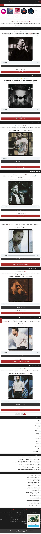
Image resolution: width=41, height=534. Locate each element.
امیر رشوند (38, 445)
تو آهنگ (8, 224)
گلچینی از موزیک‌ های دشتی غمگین (34, 497)
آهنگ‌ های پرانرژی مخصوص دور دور (34, 482)
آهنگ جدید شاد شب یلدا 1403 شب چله (33, 475)
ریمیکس (6, 1)
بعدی (16, 414)
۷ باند (39, 420)
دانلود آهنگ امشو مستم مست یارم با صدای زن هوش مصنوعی (30, 466)
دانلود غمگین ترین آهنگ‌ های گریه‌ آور (33, 485)
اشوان (38, 436)
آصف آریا (38, 427)
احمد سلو (38, 431)
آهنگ (27, 78)
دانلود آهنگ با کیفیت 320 (20, 66)
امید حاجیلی (38, 441)
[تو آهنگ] (37, 2)
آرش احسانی (38, 422)
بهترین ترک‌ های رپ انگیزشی (35, 493)
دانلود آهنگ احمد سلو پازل (34, 122)
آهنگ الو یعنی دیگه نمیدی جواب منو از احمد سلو (30, 220)
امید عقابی (38, 443)
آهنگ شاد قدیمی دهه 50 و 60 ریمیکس (33, 477)
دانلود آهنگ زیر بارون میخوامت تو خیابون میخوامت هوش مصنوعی (29, 464)
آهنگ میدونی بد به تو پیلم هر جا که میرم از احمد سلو (29, 317)
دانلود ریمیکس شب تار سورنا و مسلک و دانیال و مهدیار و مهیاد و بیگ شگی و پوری (21, 521)
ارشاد (39, 435)
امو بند (38, 440)
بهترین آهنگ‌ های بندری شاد (35, 498)
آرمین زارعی (38, 423)
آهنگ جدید (30, 33)
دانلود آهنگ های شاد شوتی (35, 480)
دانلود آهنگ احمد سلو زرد (34, 365)
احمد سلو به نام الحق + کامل (33, 75)
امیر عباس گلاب (37, 446)
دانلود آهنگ (11, 1)
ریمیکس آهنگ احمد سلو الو (34, 171)
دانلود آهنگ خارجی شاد (36, 502)
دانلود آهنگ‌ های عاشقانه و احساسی (34, 487)
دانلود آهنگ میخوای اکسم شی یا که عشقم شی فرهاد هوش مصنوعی (28, 459)
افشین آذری (38, 438)
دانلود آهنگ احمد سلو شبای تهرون (32, 29)
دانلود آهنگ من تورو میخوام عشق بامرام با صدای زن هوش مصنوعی (29, 469)
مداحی (2, 1)
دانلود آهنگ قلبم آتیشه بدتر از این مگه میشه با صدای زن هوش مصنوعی (28, 467)
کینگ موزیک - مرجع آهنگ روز (35, 495)
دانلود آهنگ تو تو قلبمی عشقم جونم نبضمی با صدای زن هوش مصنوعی (28, 458)
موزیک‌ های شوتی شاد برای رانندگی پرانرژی (33, 492)
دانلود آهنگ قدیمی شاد (36, 484)
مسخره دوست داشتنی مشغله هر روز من (33, 500)
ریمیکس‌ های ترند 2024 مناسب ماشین (33, 479)
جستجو (2, 5)
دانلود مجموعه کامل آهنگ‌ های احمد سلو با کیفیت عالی (20, 21)
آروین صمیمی (37, 425)
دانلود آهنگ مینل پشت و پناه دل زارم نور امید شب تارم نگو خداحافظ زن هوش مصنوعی (26, 462)
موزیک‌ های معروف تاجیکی (35, 490)
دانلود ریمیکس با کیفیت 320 (20, 210)
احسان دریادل (37, 430)
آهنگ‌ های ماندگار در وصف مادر (34, 505)
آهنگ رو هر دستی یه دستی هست (34, 503)
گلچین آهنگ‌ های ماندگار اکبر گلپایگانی (33, 489)
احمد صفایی (38, 433)
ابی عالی (38, 428)
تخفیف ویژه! (33, 525)
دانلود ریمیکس (25, 174)
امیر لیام (38, 449)
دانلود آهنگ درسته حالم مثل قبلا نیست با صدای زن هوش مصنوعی (29, 461)
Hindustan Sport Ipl (36, 451)
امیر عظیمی (38, 448)
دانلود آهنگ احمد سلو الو (34, 268)
